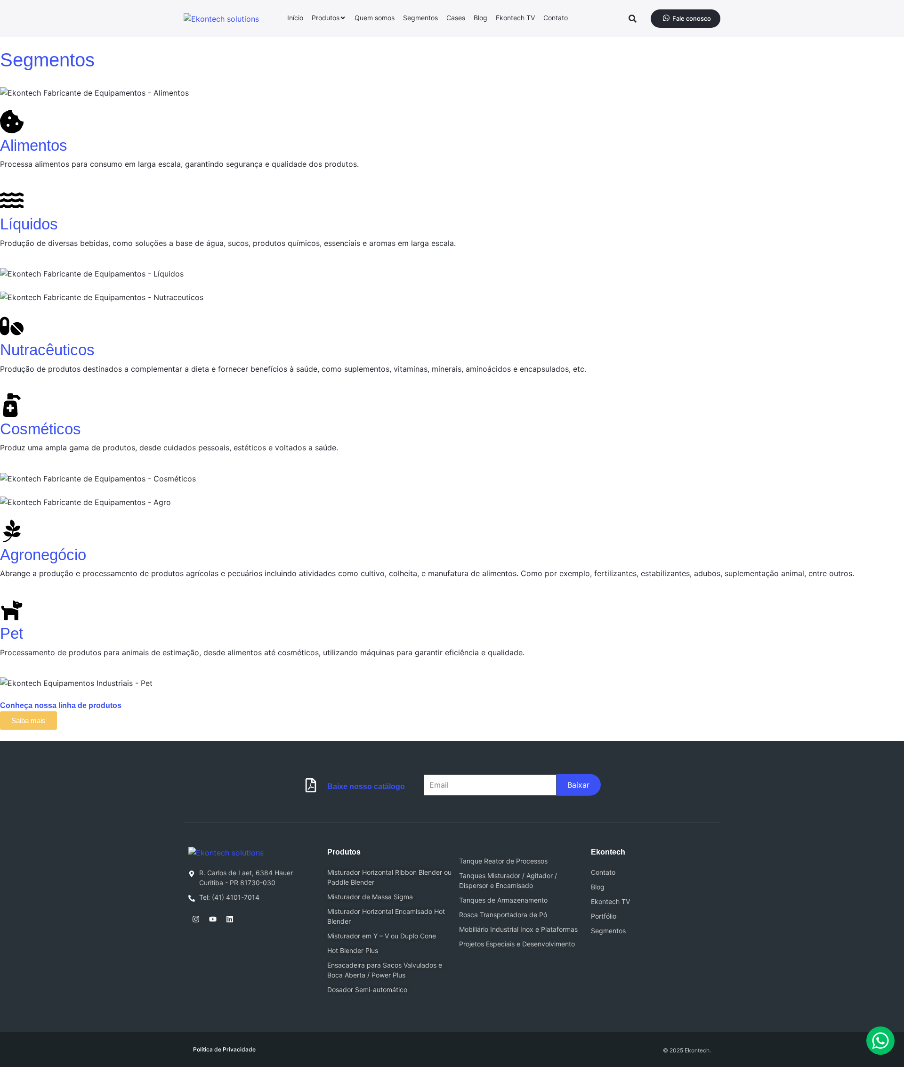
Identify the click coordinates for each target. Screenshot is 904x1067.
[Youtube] (212, 919)
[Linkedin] (229, 919)
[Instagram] (195, 919)
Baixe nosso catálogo (366, 786)
